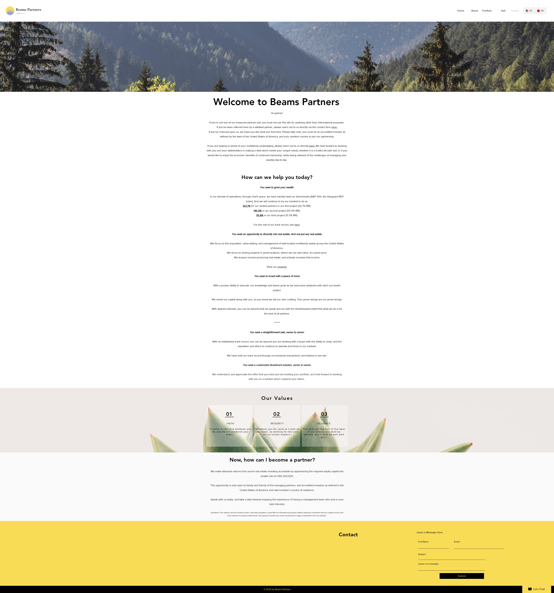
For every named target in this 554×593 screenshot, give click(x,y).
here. (334, 127)
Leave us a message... (429, 564)
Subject (422, 554)
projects (282, 266)
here (297, 224)
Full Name (423, 542)
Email (457, 542)
